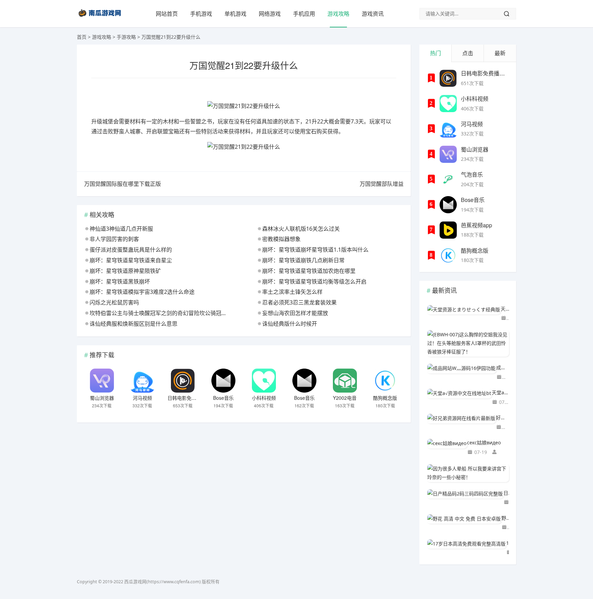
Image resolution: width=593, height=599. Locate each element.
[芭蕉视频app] (448, 230)
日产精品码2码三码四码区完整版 (506, 493)
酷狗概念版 (385, 397)
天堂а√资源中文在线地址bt (500, 392)
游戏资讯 (373, 13)
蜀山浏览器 (102, 397)
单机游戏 (235, 13)
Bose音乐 (223, 397)
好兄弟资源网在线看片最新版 (502, 417)
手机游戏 (201, 13)
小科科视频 (264, 397)
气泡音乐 (472, 174)
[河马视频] (142, 381)
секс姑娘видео (484, 442)
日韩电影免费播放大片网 (193, 397)
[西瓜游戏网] (100, 18)
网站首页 (167, 13)
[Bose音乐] (223, 381)
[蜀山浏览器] (101, 381)
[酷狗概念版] (385, 381)
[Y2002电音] (344, 381)
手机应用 (304, 13)
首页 (81, 37)
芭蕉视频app (476, 225)
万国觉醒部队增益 (382, 184)
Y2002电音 (345, 397)
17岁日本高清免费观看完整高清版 (507, 543)
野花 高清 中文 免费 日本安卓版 (505, 518)
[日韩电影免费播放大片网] (182, 381)
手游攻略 (126, 37)
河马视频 (142, 397)
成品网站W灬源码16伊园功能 (502, 367)
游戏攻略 (338, 13)
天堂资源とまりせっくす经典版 (505, 309)
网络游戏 (270, 13)
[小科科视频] (263, 381)
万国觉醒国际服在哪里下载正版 (122, 184)
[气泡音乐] (448, 179)
